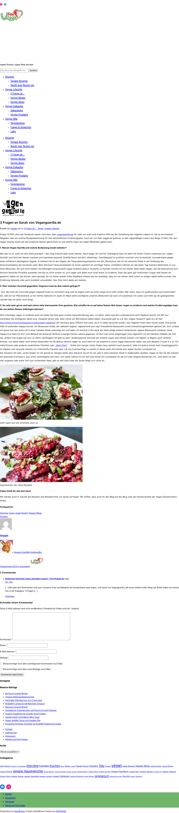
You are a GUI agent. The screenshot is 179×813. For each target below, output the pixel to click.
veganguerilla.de (65, 234)
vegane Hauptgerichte (28, 771)
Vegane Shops (5, 776)
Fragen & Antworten (20, 127)
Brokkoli (14, 766)
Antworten (10, 596)
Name (3, 645)
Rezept (86, 766)
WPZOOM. (61, 811)
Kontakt (8, 729)
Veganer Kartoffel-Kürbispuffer (28, 552)
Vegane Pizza (93, 772)
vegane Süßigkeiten (61, 776)
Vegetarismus (17, 123)
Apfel (2, 766)
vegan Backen (128, 766)
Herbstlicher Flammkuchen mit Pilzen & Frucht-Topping (30, 710)
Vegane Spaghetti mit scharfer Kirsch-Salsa (25, 714)
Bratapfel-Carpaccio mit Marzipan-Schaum (25, 704)
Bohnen (7, 766)
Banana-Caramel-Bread (16, 693)
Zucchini (126, 776)
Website (4, 658)
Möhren (67, 766)
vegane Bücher (167, 766)
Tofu (101, 766)
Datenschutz (11, 733)
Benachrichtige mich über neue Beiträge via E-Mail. (27, 669)
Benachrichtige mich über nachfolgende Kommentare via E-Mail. (33, 664)
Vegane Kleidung (49, 772)
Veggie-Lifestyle (13, 89)
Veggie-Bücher (18, 97)
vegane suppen (45, 776)
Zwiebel (132, 776)
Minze (62, 766)
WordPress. (20, 811)
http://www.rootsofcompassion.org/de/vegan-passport (27, 322)
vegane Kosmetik (60, 772)
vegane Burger (155, 766)
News (40, 228)
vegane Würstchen (76, 776)
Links (13, 131)
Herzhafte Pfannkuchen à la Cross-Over (23, 700)
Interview (4, 513)
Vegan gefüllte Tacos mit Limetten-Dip (22, 720)
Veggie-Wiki (11, 118)
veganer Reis (134, 772)
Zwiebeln (138, 776)
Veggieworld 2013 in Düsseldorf (15, 566)
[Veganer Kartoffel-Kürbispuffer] (6, 552)
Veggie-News (17, 102)
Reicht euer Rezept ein (22, 85)
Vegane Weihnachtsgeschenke (19, 697)
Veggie (14, 228)
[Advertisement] (89, 42)
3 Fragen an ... (30, 228)
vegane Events (6, 772)
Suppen (93, 766)
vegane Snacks (17, 776)
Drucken (4, 516)
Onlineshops (16, 110)
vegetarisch (101, 775)
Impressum (10, 736)
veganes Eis (158, 772)
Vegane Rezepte (19, 81)
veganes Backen (146, 772)
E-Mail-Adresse (8, 651)
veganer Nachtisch (119, 771)
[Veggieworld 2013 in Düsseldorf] (36, 566)
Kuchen (55, 766)
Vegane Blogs (35, 513)
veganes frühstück (169, 772)
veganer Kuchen (104, 772)
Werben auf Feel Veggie (16, 739)
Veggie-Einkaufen (14, 106)
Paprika (79, 766)
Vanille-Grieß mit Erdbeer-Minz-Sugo (22, 717)
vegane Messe (82, 772)
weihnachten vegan (116, 776)
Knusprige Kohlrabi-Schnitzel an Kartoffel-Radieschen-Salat (33, 724)
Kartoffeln (44, 766)
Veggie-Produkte (19, 114)
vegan (12, 513)
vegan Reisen (21, 513)
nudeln (73, 766)
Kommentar (6, 639)
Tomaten (108, 766)
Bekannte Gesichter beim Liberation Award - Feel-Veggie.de (34, 579)
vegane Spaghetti (31, 776)
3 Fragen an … (17, 93)
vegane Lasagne (71, 772)
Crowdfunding (21, 766)
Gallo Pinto (61, 345)
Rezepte (9, 76)
